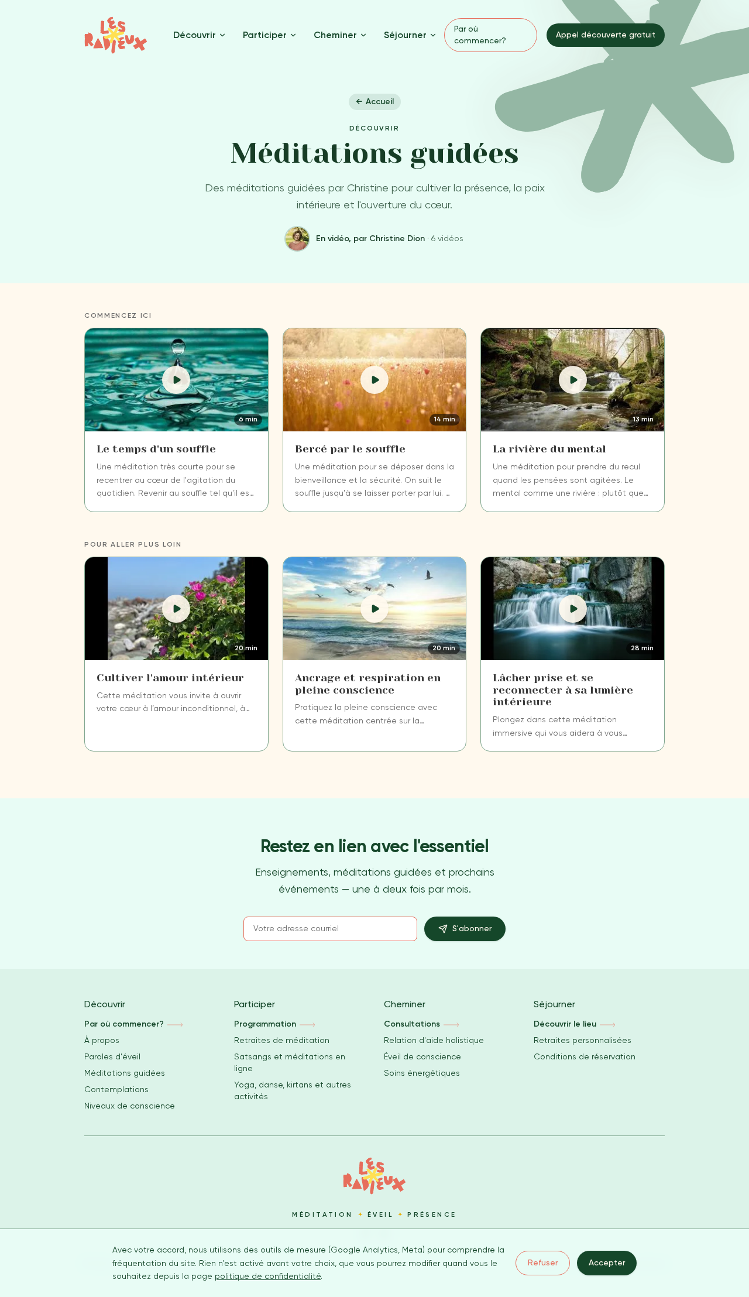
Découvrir (194, 34)
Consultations (412, 1024)
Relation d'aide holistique (434, 1040)
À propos (101, 1040)
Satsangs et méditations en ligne (289, 1062)
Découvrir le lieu (565, 1024)
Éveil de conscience (422, 1056)
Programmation (265, 1024)
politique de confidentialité (268, 1276)
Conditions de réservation (584, 1056)
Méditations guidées (124, 1073)
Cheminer (335, 34)
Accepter (607, 1262)
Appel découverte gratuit (605, 34)
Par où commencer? (480, 34)
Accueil (375, 102)
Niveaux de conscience (129, 1105)
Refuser (543, 1262)
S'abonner (472, 928)
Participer (265, 34)
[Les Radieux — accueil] (115, 35)
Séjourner (405, 34)
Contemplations (116, 1089)
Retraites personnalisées (582, 1040)
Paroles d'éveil (112, 1056)
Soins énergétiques (422, 1073)
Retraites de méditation (281, 1040)
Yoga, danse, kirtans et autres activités (292, 1090)
